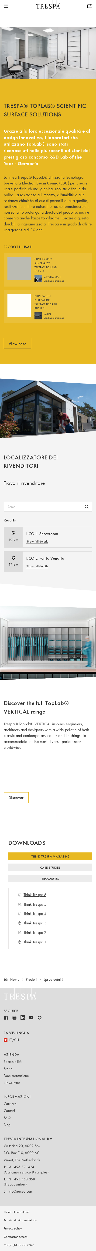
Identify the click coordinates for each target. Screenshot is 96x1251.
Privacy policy (13, 1228)
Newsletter (12, 1082)
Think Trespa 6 (35, 894)
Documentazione (16, 1075)
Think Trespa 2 (35, 932)
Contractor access (15, 1237)
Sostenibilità (12, 1061)
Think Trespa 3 (35, 923)
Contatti (9, 1110)
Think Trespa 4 (35, 913)
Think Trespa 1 (35, 942)
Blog (7, 1125)
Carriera (10, 1103)
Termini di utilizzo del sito (20, 1220)
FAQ (7, 1118)
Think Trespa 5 (35, 904)
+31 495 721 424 (20, 1167)
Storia (8, 1069)
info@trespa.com (20, 1191)
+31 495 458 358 (21, 1179)
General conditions (16, 1212)
